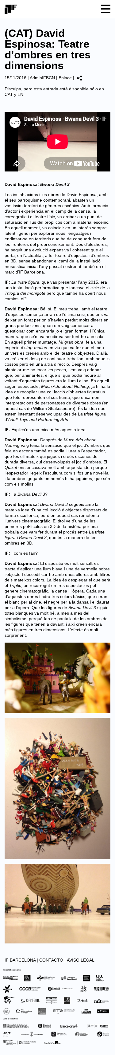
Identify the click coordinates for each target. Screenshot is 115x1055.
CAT (9, 94)
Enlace (65, 77)
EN (20, 94)
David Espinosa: (37, 184)
